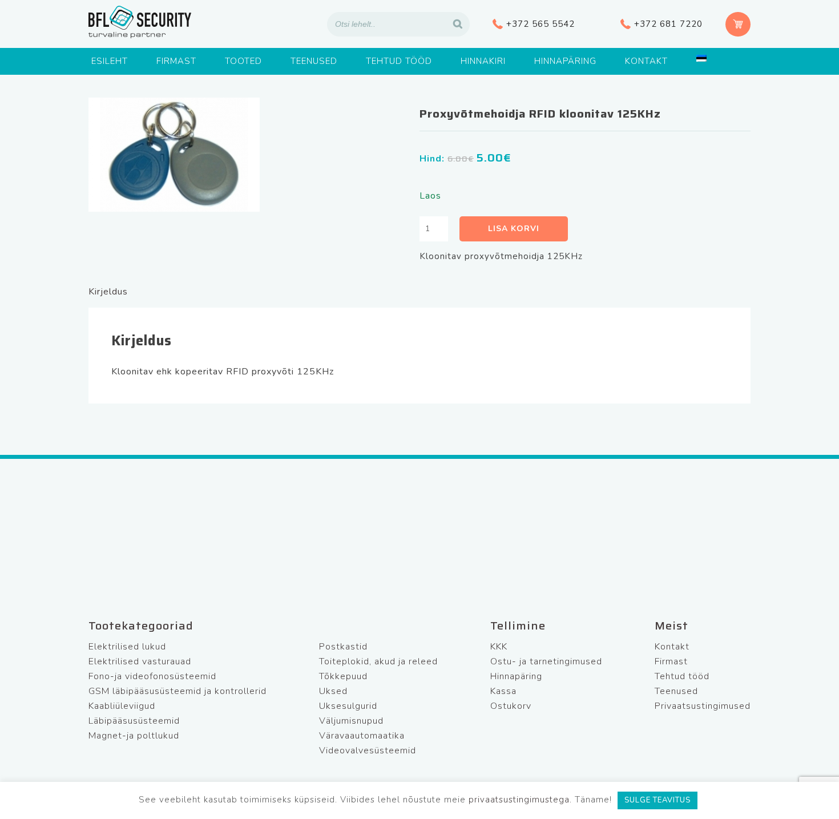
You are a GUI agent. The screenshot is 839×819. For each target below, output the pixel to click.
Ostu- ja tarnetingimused (546, 661)
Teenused (314, 61)
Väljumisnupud (351, 721)
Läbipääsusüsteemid (134, 721)
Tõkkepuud (343, 676)
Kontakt (646, 61)
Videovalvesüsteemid (367, 750)
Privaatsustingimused (703, 706)
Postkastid (343, 646)
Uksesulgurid (348, 706)
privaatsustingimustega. (520, 799)
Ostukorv (510, 706)
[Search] (457, 24)
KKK (498, 646)
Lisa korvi (513, 228)
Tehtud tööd (399, 61)
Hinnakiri (483, 61)
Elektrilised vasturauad (139, 661)
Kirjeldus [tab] (108, 291)
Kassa (503, 691)
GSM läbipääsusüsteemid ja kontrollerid (177, 691)
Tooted (243, 61)
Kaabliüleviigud (121, 706)
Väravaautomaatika (362, 735)
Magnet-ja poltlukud (133, 735)
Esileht (109, 61)
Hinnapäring (565, 61)
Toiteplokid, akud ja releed (378, 661)
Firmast (176, 61)
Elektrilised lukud (127, 646)
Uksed (333, 691)
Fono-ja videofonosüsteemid (152, 676)
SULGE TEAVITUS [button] (657, 800)
